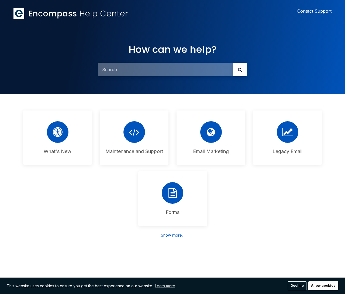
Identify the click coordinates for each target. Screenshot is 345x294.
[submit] (240, 69)
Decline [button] (297, 285)
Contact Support (314, 11)
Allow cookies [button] (323, 285)
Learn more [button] (165, 285)
